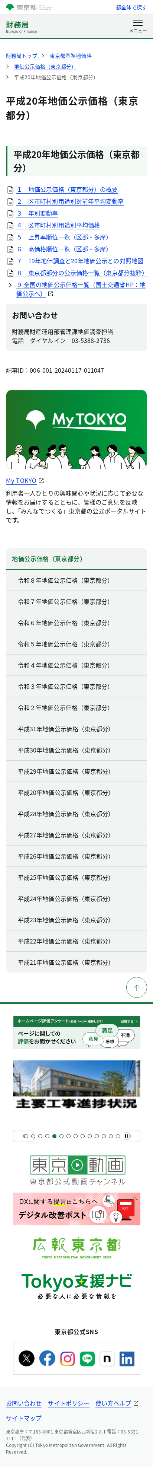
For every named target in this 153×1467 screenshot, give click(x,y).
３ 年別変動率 (37, 213)
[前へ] (23, 1136)
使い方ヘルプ (113, 1402)
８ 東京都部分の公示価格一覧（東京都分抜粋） (82, 272)
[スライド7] (68, 1136)
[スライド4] (47, 1136)
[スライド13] (111, 1136)
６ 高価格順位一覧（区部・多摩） (64, 248)
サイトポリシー (68, 1402)
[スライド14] (118, 1136)
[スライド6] (61, 1136)
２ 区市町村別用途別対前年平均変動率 (70, 201)
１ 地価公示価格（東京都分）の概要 (67, 189)
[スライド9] (83, 1136)
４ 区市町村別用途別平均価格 (58, 224)
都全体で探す (131, 7)
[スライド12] (104, 1136)
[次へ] (130, 1136)
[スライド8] (76, 1136)
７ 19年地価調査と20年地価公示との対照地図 (79, 260)
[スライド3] (40, 1136)
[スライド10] (90, 1136)
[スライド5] (54, 1136)
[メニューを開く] (138, 27)
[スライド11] (97, 1136)
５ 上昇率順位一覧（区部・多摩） (64, 236)
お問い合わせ (24, 1402)
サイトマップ (24, 1417)
